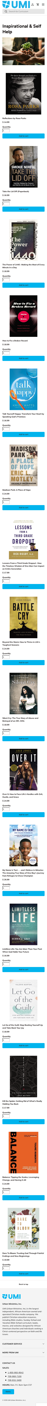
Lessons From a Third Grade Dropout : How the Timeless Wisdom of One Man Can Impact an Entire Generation (23, 566)
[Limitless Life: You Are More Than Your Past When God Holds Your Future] (23, 924)
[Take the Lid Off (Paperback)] (23, 167)
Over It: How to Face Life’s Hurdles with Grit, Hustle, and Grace (22, 795)
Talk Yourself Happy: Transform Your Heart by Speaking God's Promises (23, 415)
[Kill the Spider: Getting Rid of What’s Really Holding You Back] (23, 1076)
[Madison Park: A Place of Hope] (23, 465)
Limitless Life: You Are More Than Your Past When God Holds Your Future (22, 950)
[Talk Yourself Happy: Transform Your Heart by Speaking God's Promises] (23, 389)
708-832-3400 (14, 1380)
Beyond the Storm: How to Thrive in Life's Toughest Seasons (21, 643)
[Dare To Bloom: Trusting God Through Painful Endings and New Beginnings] (23, 1228)
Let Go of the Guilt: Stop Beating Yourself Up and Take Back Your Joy (22, 1026)
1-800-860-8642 (16, 1372)
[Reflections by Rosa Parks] (23, 93)
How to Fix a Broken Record (15, 340)
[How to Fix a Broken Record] (23, 316)
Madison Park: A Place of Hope (16, 490)
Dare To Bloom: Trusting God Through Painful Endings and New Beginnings (23, 1254)
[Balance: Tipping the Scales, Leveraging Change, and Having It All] (23, 1152)
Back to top (23, 1284)
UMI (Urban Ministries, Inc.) (17, 1400)
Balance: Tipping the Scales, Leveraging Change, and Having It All (20, 1178)
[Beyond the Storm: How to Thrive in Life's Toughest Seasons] (23, 617)
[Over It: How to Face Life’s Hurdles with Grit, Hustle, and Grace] (23, 769)
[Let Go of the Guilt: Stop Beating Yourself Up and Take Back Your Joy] (23, 1000)
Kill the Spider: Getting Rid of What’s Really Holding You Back (22, 1102)
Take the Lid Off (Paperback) (15, 191)
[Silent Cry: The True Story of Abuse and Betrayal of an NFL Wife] (23, 693)
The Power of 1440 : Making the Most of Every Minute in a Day (23, 266)
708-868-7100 (14, 1376)
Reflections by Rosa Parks (14, 118)
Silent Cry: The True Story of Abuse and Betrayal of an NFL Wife (20, 719)
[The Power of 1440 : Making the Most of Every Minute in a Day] (23, 240)
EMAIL (8, 1392)
